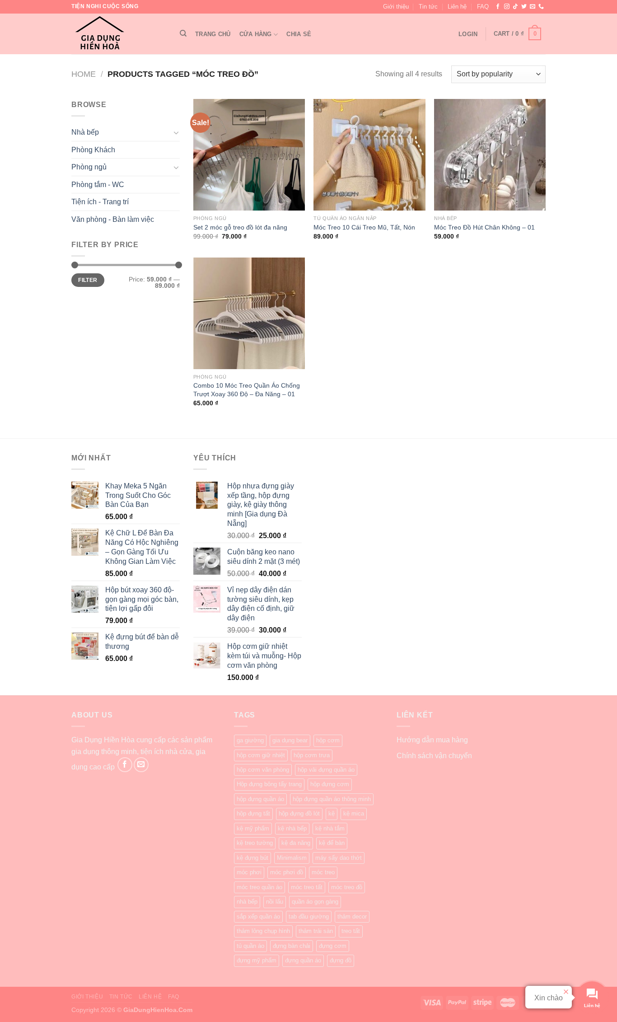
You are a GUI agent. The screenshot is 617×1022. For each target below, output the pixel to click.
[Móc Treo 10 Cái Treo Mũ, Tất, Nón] (369, 155)
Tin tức (428, 6)
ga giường (250, 740)
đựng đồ (340, 960)
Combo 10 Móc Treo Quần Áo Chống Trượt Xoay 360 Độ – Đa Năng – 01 (246, 390)
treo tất (350, 931)
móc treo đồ (346, 887)
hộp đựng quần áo (260, 799)
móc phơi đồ (286, 872)
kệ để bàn (332, 842)
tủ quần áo (250, 945)
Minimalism (292, 857)
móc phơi (249, 872)
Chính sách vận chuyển (434, 755)
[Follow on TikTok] (515, 7)
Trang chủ (212, 34)
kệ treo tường (255, 842)
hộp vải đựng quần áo (326, 769)
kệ (331, 813)
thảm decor (352, 916)
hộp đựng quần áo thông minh (332, 799)
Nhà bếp (85, 132)
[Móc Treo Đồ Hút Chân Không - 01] (490, 155)
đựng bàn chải (291, 945)
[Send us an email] (532, 7)
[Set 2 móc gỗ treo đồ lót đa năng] (249, 155)
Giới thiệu (396, 6)
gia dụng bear (290, 740)
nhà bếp (247, 901)
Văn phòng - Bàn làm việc (112, 219)
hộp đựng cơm (329, 784)
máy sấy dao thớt (338, 857)
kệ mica (353, 813)
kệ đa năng (295, 842)
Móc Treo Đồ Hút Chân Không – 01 (484, 227)
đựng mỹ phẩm (256, 960)
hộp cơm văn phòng (263, 769)
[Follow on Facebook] (497, 7)
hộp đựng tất (253, 813)
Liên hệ (457, 6)
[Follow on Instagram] (506, 7)
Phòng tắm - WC (97, 184)
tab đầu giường (309, 916)
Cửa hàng (255, 34)
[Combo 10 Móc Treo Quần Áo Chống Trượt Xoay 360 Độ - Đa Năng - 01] (249, 313)
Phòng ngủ (89, 167)
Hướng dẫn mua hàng (432, 740)
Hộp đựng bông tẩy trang (269, 784)
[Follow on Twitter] (524, 7)
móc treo (323, 872)
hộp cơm (328, 740)
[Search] (183, 33)
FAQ (483, 6)
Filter (87, 280)
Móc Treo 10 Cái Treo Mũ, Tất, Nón (364, 227)
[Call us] (541, 7)
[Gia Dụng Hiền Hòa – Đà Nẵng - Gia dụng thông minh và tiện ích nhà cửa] (116, 34)
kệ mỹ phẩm (253, 828)
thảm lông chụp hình (263, 931)
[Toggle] (176, 132)
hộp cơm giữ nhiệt (261, 755)
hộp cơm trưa (312, 755)
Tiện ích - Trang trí (100, 202)
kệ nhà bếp (292, 828)
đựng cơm (332, 945)
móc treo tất (307, 887)
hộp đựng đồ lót (299, 813)
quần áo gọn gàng (315, 901)
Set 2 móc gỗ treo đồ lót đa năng (240, 227)
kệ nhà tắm (330, 828)
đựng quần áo (303, 960)
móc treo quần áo (259, 887)
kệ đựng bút (252, 857)
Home (83, 74)
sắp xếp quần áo (258, 916)
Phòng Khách (93, 150)
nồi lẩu (274, 901)
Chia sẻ (298, 34)
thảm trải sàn (316, 931)
